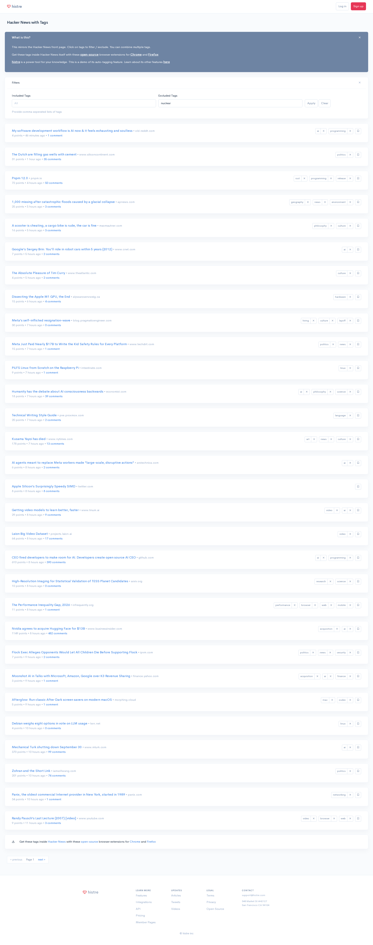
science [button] (341, 391)
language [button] (340, 415)
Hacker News (57, 841)
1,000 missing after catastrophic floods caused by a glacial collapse (64, 202)
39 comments (54, 396)
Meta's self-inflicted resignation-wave (41, 320)
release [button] (342, 178)
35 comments (52, 159)
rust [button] (297, 178)
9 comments (53, 515)
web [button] (324, 605)
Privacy (211, 902)
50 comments (54, 183)
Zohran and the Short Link (31, 771)
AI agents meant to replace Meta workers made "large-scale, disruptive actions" (73, 463)
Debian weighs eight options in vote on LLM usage (50, 723)
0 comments (53, 325)
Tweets (175, 902)
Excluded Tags (167, 95)
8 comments (51, 491)
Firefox (153, 54)
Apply (311, 103)
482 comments (57, 633)
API (138, 909)
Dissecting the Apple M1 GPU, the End (41, 297)
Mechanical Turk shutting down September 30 (47, 747)
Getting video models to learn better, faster (45, 510)
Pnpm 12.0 (20, 178)
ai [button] (318, 131)
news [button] (317, 202)
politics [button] (341, 154)
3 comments (53, 206)
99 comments (57, 752)
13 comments (55, 443)
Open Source (215, 909)
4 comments (53, 301)
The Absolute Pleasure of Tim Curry (39, 273)
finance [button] (341, 676)
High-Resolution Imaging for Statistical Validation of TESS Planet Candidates (70, 581)
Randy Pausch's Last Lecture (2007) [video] (44, 818)
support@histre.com (253, 895)
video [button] (329, 510)
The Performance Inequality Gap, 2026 (41, 605)
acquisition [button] (326, 628)
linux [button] (343, 368)
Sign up (358, 6)
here (166, 62)
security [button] (341, 652)
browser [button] (305, 605)
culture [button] (342, 225)
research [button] (321, 581)
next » (41, 859)
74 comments (57, 775)
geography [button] (297, 202)
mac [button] (325, 700)
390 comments (56, 562)
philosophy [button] (320, 225)
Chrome (136, 54)
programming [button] (338, 131)
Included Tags (21, 95)
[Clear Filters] (359, 83)
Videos (175, 909)
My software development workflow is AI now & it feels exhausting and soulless (72, 131)
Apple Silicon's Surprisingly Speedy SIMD (44, 486)
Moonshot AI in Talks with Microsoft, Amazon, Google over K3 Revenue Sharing (71, 676)
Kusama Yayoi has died (29, 439)
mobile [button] (342, 605)
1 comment (55, 135)
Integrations (144, 902)
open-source (89, 54)
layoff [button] (342, 320)
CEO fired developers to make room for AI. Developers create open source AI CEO (74, 557)
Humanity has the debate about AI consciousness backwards (58, 391)
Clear (324, 103)
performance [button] (282, 605)
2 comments (51, 254)
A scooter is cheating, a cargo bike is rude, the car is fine (54, 225)
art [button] (307, 439)
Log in (342, 6)
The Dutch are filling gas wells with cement (44, 154)
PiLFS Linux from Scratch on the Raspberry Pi (45, 368)
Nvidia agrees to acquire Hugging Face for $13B (49, 629)
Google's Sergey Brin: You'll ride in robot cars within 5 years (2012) (62, 249)
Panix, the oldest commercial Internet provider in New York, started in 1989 (69, 794)
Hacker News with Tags (27, 22)
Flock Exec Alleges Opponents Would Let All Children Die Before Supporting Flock (75, 652)
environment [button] (339, 202)
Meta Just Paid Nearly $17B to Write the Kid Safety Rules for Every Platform (70, 344)
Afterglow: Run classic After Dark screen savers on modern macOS (62, 700)
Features (141, 895)
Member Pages (146, 922)
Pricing (140, 915)
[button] (324, 131)
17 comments (54, 538)
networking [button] (339, 794)
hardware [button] (340, 296)
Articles (176, 895)
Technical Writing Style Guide (35, 415)
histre (16, 62)
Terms (210, 895)
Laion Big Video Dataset (30, 534)
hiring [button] (306, 320)
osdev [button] (342, 700)
